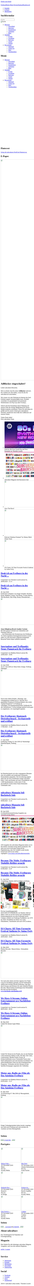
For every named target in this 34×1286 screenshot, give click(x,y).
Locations (11, 38)
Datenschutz (8, 1267)
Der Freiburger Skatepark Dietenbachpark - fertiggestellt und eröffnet (16, 718)
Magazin (7, 25)
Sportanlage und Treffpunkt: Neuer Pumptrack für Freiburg (16, 647)
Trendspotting (12, 52)
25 (10, 1227)
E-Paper (7, 10)
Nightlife (7, 35)
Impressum (8, 1260)
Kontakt (7, 8)
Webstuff (11, 47)
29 (16, 1227)
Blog (9, 33)
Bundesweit (26, 5)
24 (9, 1227)
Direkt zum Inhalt (6, 1)
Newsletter (8, 1265)
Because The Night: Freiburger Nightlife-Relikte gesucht (16, 861)
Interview (11, 28)
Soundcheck (12, 30)
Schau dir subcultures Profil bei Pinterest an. (14, 152)
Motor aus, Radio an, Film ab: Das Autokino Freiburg (15, 1074)
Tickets (10, 43)
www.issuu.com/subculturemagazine (19, 853)
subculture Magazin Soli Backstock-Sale (12, 793)
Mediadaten (8, 11)
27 (13, 1227)
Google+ (7, 1277)
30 (18, 1227)
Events (10, 36)
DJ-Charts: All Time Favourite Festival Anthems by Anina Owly (16, 929)
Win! (9, 50)
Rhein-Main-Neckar (12, 5)
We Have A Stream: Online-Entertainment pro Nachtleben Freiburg (16, 1001)
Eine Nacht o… (5, 1211)
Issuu (6, 1279)
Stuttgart (20, 5)
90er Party (24, 1163)
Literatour (11, 31)
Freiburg (3, 5)
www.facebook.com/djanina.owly (11, 991)
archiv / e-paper (5, 1249)
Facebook (7, 1275)
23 (7, 1227)
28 (15, 1227)
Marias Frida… (5, 1163)
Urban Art (11, 48)
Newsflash (11, 26)
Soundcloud (8, 1280)
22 (6, 1227)
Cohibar (23, 1211)
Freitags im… (25, 1187)
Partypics (11, 40)
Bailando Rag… (6, 1187)
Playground (8, 45)
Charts (10, 41)
